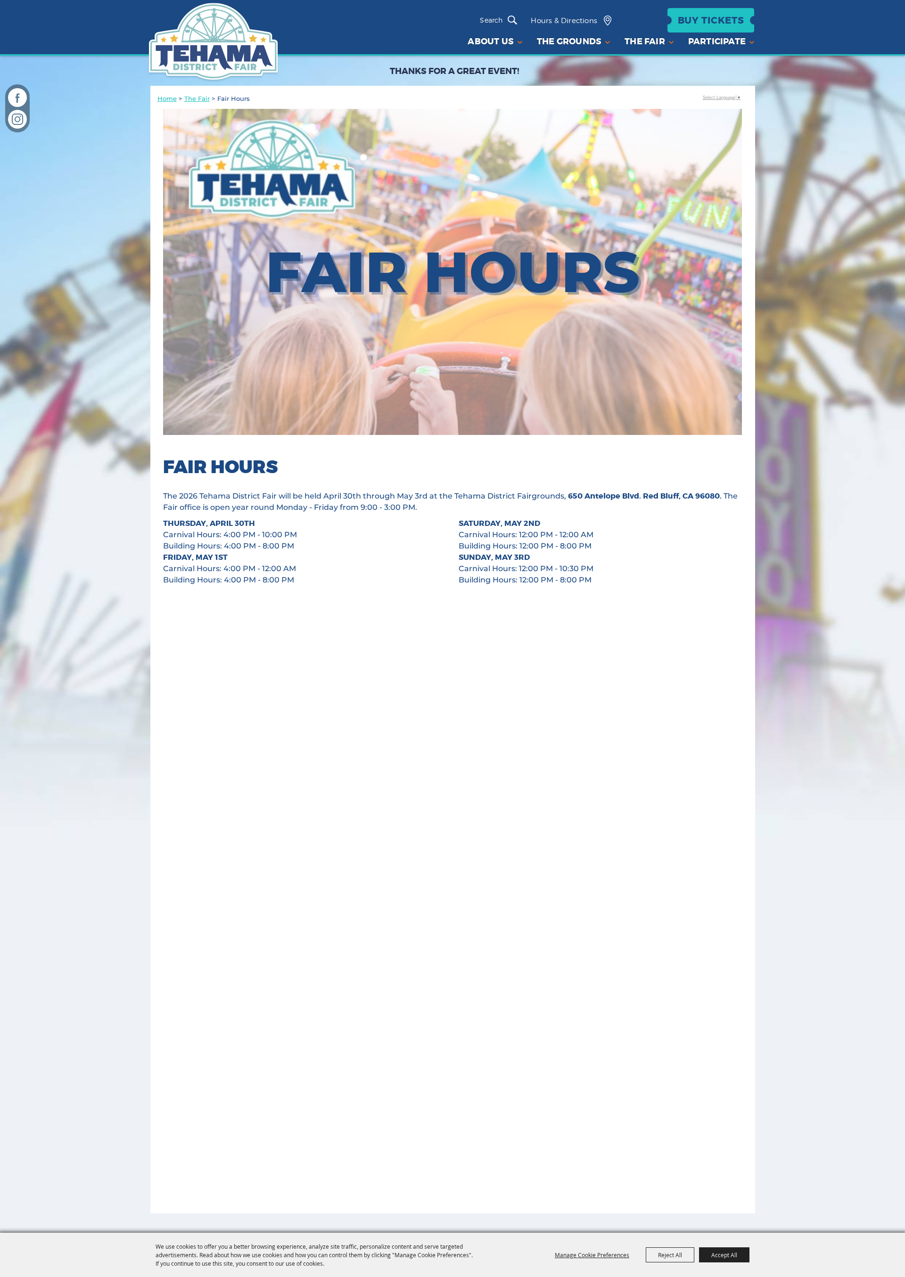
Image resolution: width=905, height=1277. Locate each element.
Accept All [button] (724, 1255)
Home (167, 98)
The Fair (197, 98)
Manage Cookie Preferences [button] (592, 1255)
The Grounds (569, 41)
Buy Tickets (711, 20)
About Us (491, 41)
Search (515, 20)
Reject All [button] (670, 1255)
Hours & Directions (564, 20)
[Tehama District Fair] (213, 42)
